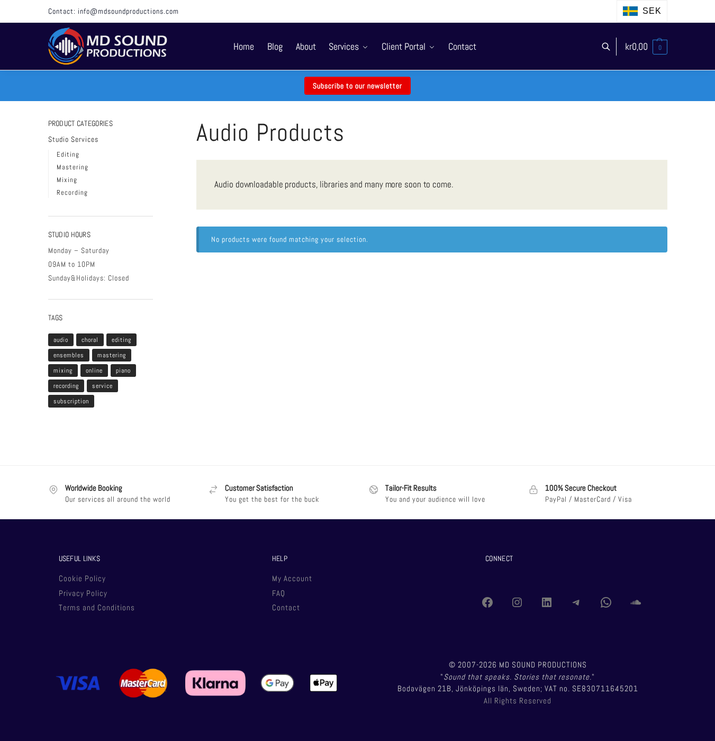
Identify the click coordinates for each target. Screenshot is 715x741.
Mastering (72, 166)
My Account (292, 578)
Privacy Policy (83, 593)
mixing (63, 370)
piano (123, 370)
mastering (111, 355)
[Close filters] (156, 124)
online (94, 370)
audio (60, 340)
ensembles (68, 355)
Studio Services (73, 139)
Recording (72, 192)
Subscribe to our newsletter (357, 86)
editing (121, 340)
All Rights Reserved (517, 700)
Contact (286, 607)
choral (90, 340)
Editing (68, 154)
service (102, 386)
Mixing (67, 179)
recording (66, 386)
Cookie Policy (82, 578)
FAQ (278, 593)
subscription (71, 401)
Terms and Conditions (97, 607)
